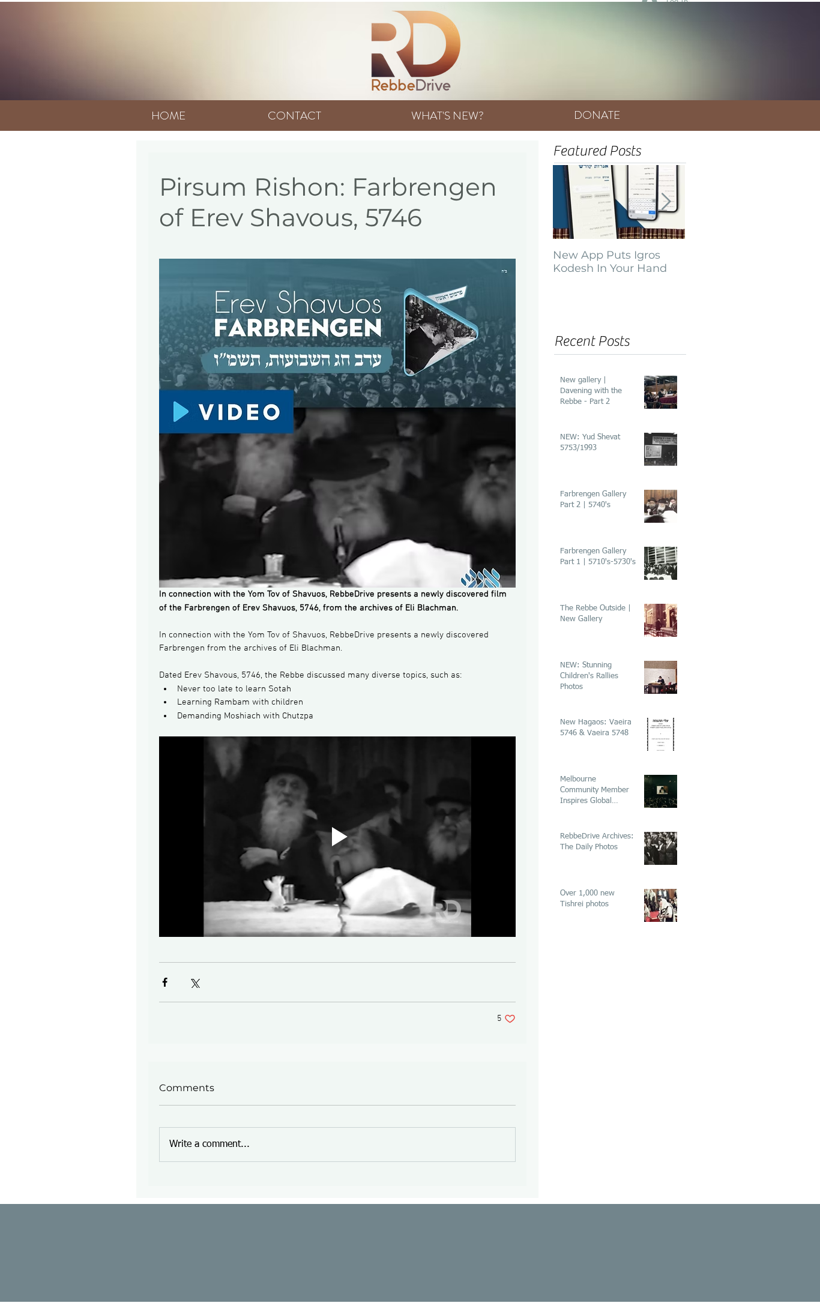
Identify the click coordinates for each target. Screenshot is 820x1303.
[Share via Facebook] (164, 982)
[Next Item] (665, 202)
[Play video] (337, 836)
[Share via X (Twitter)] (194, 982)
